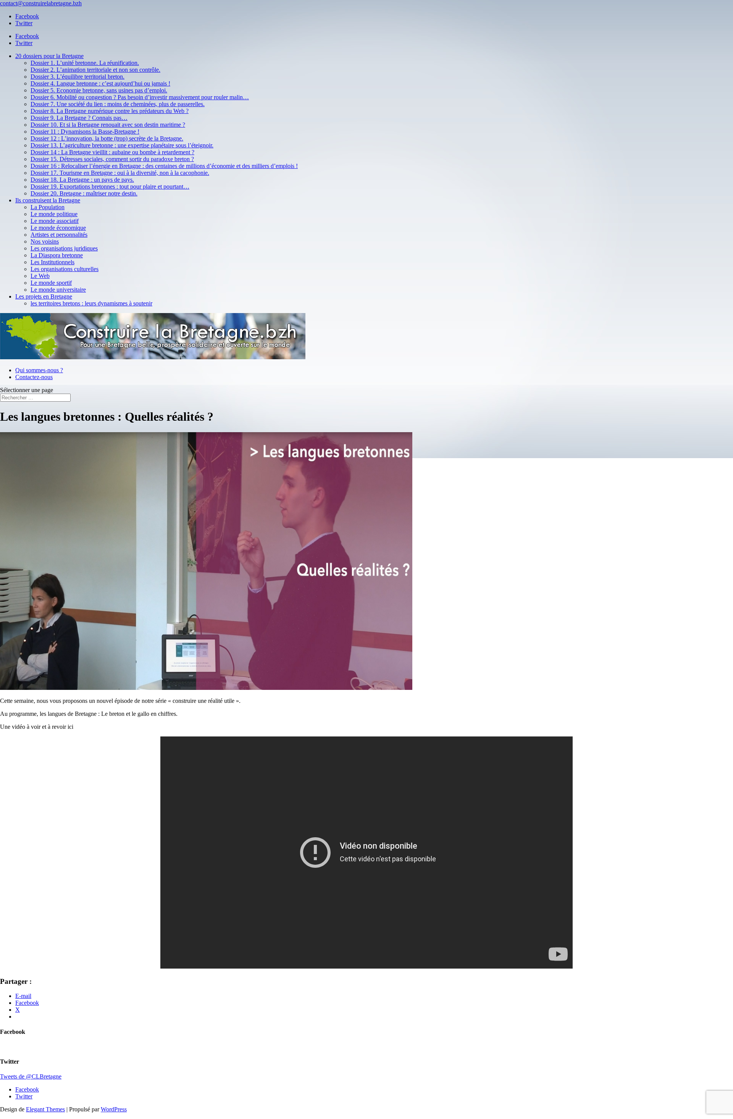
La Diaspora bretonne (57, 255)
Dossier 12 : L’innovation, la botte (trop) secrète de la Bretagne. (107, 138)
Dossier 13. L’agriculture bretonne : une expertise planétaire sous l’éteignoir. (122, 145)
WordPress (114, 1109)
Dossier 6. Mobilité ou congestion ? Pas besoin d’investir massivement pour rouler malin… (140, 97)
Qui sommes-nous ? (39, 370)
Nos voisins (45, 241)
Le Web (40, 276)
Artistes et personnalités (59, 234)
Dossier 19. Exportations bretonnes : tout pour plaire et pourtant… (110, 186)
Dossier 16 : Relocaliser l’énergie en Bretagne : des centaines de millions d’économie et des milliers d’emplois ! (164, 166)
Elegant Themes (45, 1109)
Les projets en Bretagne (43, 296)
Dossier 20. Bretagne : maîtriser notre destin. (84, 193)
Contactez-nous (34, 377)
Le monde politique (54, 214)
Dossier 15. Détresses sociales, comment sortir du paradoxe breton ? (112, 159)
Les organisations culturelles (64, 269)
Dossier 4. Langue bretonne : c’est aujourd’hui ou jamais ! (100, 83)
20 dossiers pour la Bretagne (49, 56)
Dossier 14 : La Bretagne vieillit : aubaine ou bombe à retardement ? (112, 152)
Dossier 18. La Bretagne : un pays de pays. (82, 179)
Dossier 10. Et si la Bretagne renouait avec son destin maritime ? (108, 124)
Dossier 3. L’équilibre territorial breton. (77, 76)
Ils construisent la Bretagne (47, 200)
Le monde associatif (55, 221)
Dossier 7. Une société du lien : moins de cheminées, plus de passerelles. (118, 104)
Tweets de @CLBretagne (30, 1076)
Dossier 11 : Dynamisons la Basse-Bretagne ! (85, 131)
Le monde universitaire (58, 289)
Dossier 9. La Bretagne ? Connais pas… (79, 118)
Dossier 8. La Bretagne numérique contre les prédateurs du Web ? (110, 111)
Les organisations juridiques (64, 248)
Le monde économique (58, 227)
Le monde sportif (51, 282)
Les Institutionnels (52, 262)
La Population (48, 207)
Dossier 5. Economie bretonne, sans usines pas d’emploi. (99, 90)
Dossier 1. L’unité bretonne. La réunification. (85, 63)
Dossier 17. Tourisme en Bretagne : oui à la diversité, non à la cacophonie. (120, 173)
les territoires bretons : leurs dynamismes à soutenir (91, 303)
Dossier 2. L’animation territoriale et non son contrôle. (95, 69)
